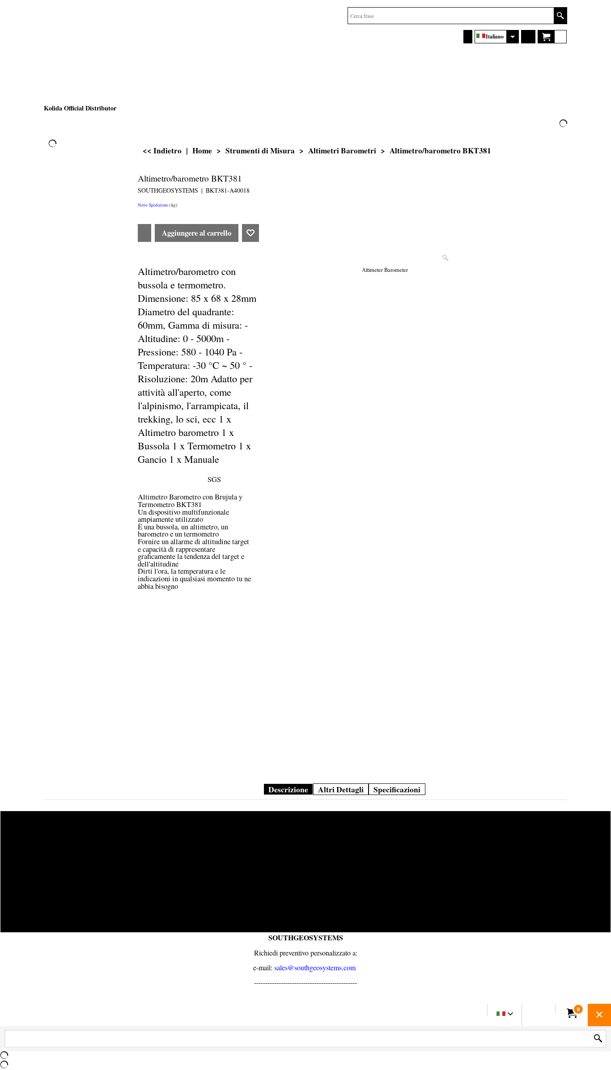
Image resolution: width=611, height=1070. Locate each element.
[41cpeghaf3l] (538, 340)
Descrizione (288, 789)
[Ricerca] (560, 16)
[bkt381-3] (538, 492)
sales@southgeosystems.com (315, 967)
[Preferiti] (250, 232)
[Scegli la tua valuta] (528, 36)
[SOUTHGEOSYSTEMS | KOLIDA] (111, 54)
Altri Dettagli (341, 789)
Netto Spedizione (153, 205)
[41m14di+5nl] (538, 264)
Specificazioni (396, 789)
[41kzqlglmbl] (538, 226)
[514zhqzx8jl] (538, 302)
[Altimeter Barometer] (385, 217)
